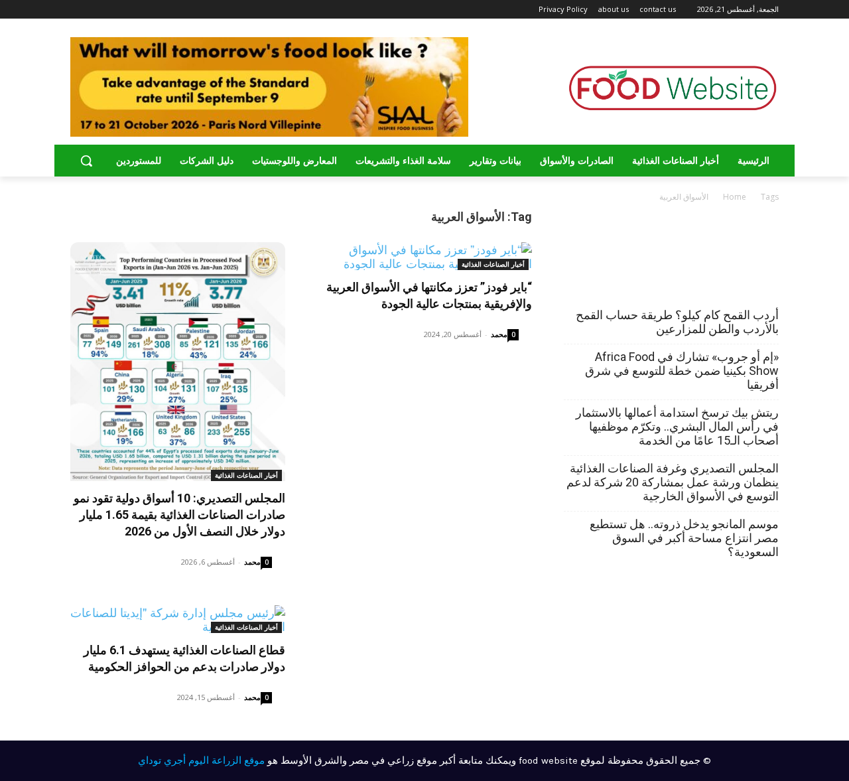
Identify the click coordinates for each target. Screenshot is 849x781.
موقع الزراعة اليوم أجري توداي (201, 760)
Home (734, 196)
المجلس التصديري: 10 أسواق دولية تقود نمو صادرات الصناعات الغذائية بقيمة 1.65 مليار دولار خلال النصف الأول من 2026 (179, 514)
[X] (93, 9)
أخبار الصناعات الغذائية (246, 475)
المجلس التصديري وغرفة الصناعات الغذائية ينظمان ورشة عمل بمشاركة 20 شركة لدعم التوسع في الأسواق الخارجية (672, 482)
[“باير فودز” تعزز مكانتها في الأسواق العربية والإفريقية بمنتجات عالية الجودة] (424, 256)
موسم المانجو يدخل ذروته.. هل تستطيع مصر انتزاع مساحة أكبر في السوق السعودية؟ (684, 538)
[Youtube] (78, 9)
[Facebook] (129, 9)
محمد (252, 562)
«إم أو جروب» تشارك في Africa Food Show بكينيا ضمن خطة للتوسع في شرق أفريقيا (682, 370)
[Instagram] (111, 9)
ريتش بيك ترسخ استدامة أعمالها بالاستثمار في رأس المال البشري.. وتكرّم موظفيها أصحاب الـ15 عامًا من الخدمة (677, 426)
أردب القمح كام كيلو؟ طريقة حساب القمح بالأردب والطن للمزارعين (677, 322)
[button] (86, 161)
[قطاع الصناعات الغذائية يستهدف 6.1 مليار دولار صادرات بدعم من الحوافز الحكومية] (177, 619)
